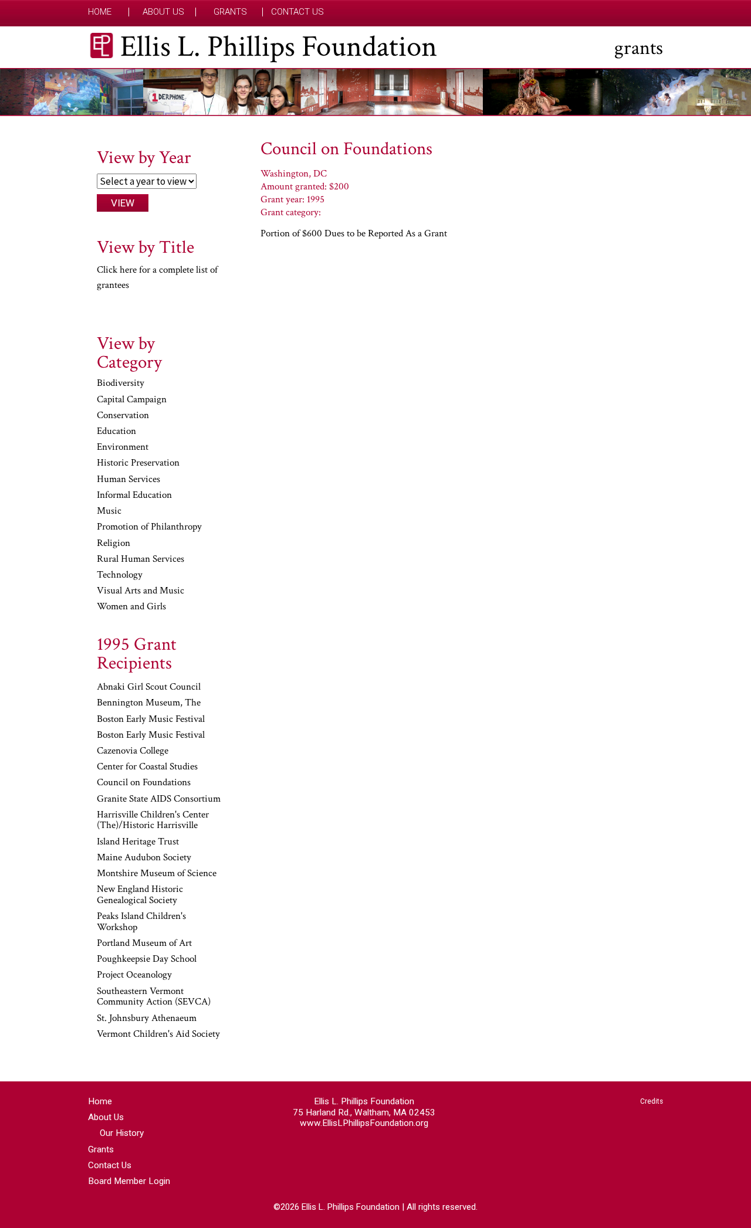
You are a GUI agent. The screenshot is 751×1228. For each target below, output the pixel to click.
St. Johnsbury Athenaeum (147, 1019)
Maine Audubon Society (144, 858)
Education (116, 431)
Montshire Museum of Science (156, 874)
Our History (122, 1133)
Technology (120, 575)
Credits (651, 1101)
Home (99, 12)
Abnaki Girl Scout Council (149, 687)
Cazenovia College (132, 751)
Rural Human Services (140, 559)
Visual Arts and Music (140, 591)
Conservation (123, 416)
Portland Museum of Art (144, 943)
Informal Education (134, 495)
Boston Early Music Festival (151, 719)
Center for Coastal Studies (147, 767)
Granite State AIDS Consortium (159, 799)
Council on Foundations (144, 783)
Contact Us (297, 12)
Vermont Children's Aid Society (158, 1034)
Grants (230, 12)
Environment (122, 447)
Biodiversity (120, 383)
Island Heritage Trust (138, 842)
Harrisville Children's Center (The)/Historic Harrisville (153, 820)
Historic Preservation (138, 463)
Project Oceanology (134, 975)
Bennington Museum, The (149, 703)
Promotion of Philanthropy (149, 527)
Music (109, 511)
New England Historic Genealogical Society (140, 895)
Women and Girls (131, 607)
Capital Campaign (132, 400)
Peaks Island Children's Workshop (141, 922)
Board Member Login (129, 1181)
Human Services (128, 480)
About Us (163, 12)
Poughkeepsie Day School (147, 959)
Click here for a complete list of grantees (157, 277)
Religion (113, 543)
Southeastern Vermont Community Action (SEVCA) (154, 997)
